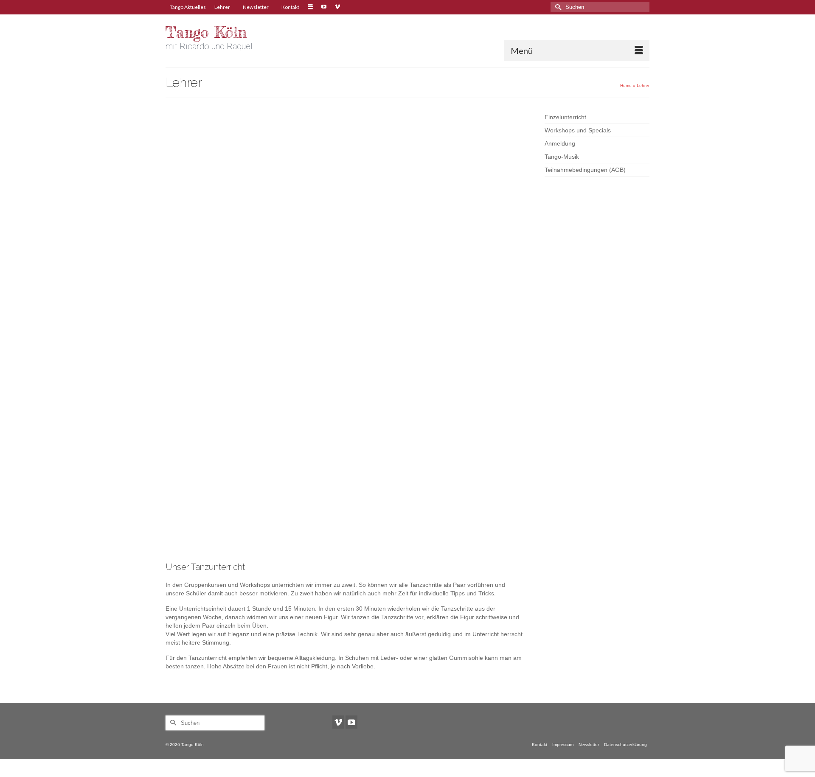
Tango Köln (206, 32)
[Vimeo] (338, 722)
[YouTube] (351, 722)
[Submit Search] (557, 7)
